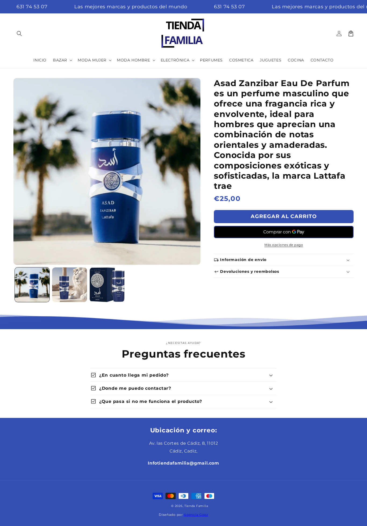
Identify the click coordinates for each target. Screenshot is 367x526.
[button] (19, 33)
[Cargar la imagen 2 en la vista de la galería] (69, 284)
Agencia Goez (196, 515)
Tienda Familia (196, 506)
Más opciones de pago (283, 245)
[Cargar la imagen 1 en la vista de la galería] (32, 284)
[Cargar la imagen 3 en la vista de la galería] (107, 284)
